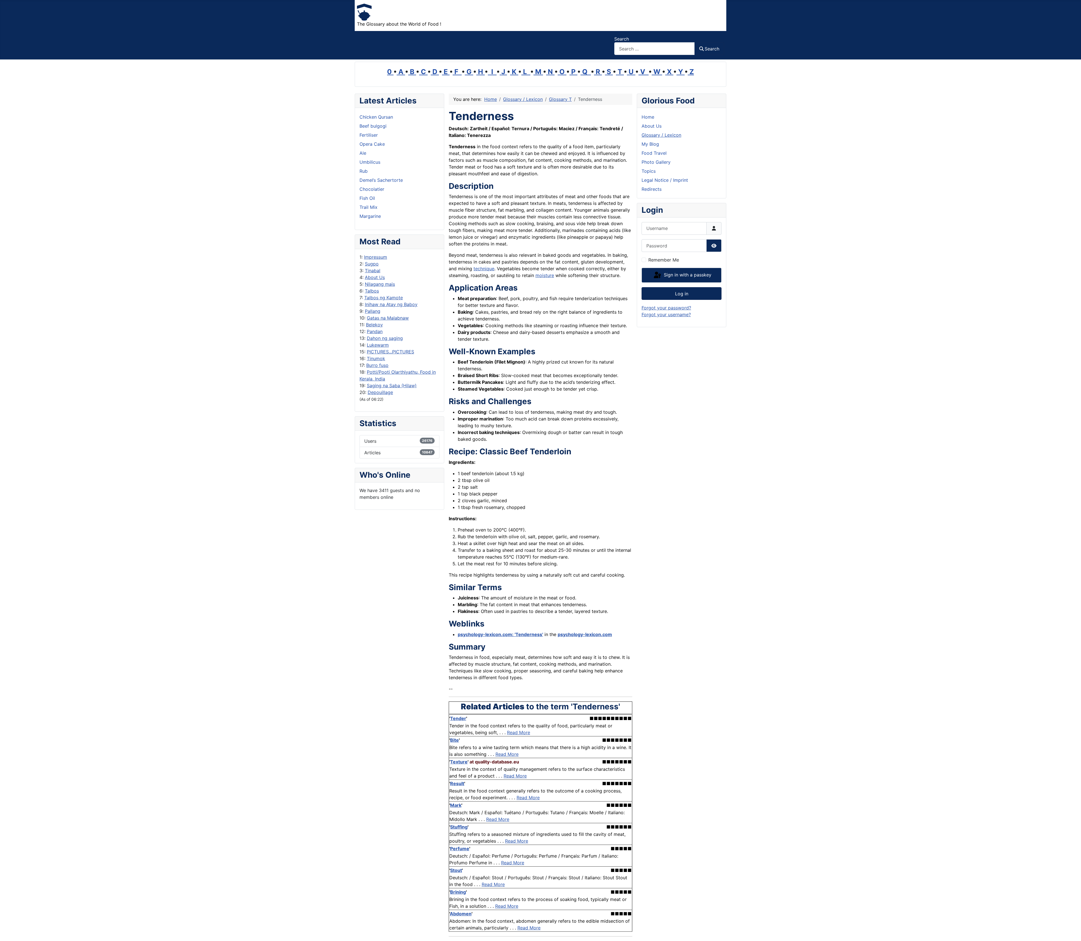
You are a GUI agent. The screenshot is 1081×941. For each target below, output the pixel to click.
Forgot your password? (666, 308)
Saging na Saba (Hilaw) (392, 385)
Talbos (372, 291)
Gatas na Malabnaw (388, 318)
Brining (458, 892)
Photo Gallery (656, 162)
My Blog (650, 144)
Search (621, 39)
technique (484, 268)
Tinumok (376, 358)
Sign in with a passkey (686, 275)
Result (457, 783)
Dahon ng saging (385, 338)
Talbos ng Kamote (383, 297)
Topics (649, 171)
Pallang (372, 311)
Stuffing (459, 827)
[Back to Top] (1071, 930)
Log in (681, 293)
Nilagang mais (380, 284)
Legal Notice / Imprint (665, 180)
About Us (375, 277)
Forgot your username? (666, 314)
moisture (544, 275)
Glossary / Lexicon (661, 135)
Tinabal (372, 270)
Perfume (459, 848)
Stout (456, 870)
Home (648, 117)
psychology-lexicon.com (585, 634)
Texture (459, 762)
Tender (458, 718)
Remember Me (663, 260)
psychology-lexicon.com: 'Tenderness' (500, 634)
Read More (518, 732)
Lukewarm (378, 345)
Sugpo (372, 264)
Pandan (375, 331)
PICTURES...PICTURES (390, 352)
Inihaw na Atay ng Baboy (391, 304)
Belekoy (374, 324)
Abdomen (461, 913)
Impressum (375, 257)
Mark (455, 805)
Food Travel (654, 153)
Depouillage (380, 392)
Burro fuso (377, 365)
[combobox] (654, 48)
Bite (454, 740)
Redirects (652, 189)
